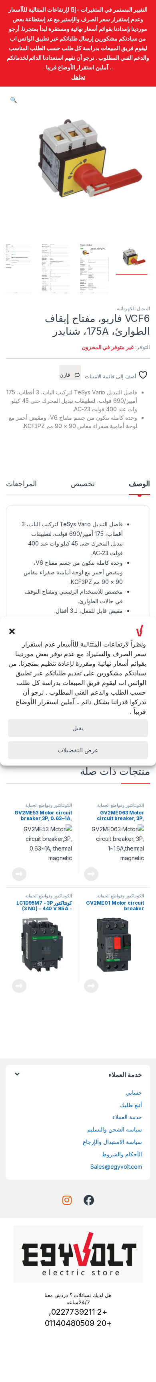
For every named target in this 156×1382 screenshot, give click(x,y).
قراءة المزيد (91, 874)
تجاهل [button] (78, 76)
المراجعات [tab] (21, 484)
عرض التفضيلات (78, 750)
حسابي (134, 1092)
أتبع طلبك (131, 1104)
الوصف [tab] (139, 484)
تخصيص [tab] (83, 484)
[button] (12, 630)
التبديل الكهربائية (133, 308)
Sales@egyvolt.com (116, 1166)
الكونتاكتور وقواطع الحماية (120, 805)
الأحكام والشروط (122, 1154)
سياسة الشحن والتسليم (114, 1129)
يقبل (78, 728)
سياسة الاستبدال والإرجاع (112, 1141)
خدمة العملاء (127, 1116)
